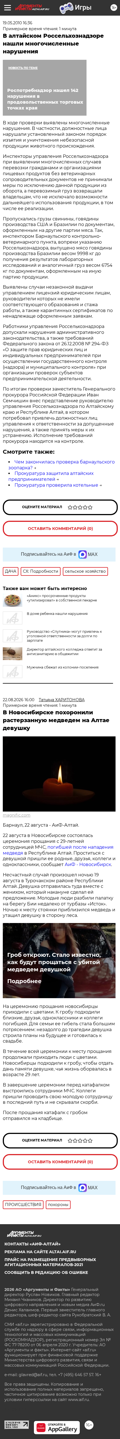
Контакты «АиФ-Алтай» (32, 1244)
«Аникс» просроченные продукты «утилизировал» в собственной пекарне (62, 598)
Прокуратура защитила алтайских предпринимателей (50, 476)
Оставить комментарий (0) (60, 528)
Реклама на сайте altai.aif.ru (40, 1251)
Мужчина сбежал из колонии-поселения (63, 667)
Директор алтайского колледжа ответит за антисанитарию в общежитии (64, 651)
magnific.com (16, 815)
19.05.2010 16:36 (17, 22)
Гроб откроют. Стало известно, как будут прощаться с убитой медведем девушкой (54, 962)
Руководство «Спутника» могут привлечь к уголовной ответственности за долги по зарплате (64, 636)
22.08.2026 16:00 (18, 699)
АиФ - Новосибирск (88, 864)
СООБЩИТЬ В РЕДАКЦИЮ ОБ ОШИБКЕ (46, 1272)
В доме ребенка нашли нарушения (57, 614)
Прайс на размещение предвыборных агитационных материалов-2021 (50, 1262)
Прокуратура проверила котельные (56, 485)
